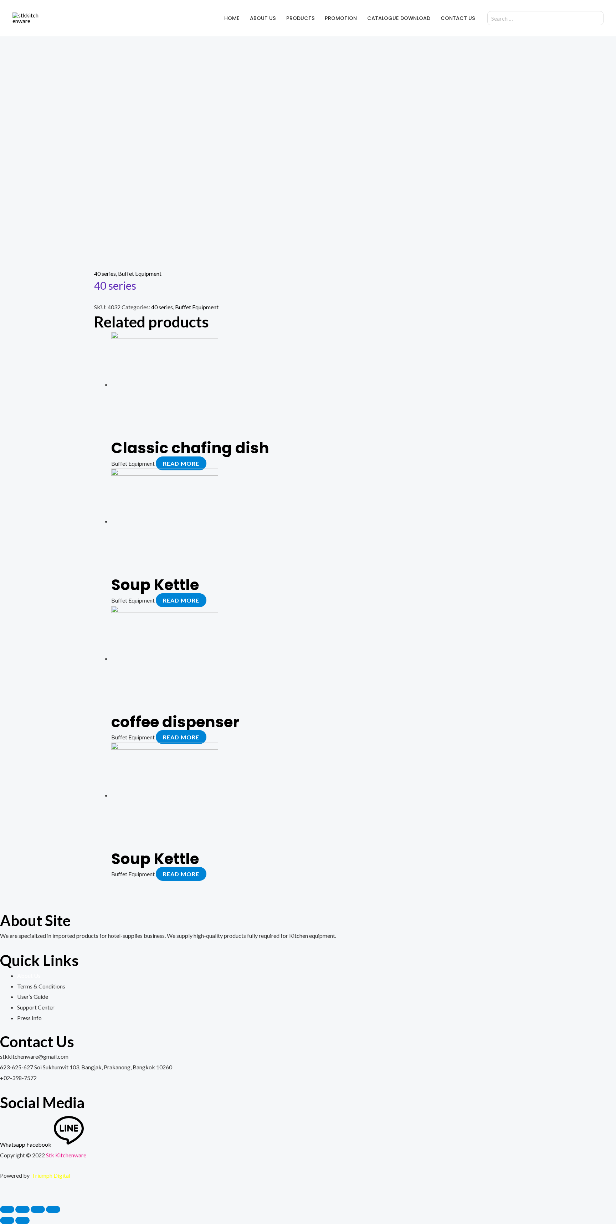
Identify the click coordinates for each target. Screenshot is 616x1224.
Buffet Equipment (139, 273)
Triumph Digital (51, 1175)
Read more (181, 463)
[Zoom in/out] (53, 1209)
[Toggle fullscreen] (38, 1209)
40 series (105, 273)
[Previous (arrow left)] (7, 1220)
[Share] (22, 1209)
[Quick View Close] (2, 1196)
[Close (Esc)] (7, 1209)
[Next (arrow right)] (22, 1220)
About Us (29, 975)
